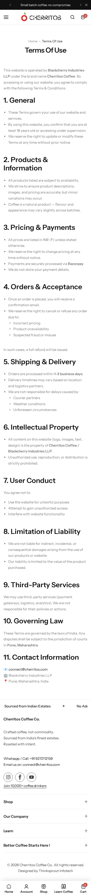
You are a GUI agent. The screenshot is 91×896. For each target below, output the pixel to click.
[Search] (72, 17)
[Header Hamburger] (8, 17)
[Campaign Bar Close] (86, 5)
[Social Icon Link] (8, 777)
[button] (10, 4)
